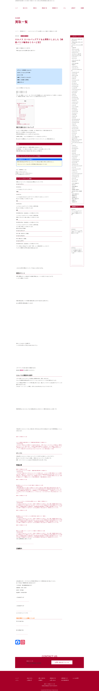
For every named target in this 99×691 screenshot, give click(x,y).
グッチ (73, 76)
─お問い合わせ (52, 680)
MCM (73, 64)
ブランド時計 (74, 136)
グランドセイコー (75, 154)
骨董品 (73, 200)
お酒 (73, 47)
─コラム (17, 680)
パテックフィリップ (75, 168)
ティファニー (74, 98)
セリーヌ (73, 92)
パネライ (73, 170)
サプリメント (74, 52)
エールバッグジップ (22, 114)
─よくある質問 (75, 678)
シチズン (73, 157)
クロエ (73, 78)
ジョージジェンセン (75, 89)
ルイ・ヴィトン (75, 130)
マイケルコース (75, 122)
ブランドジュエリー (75, 55)
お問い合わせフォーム (62, 662)
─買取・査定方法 (41, 678)
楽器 (73, 187)
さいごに (18, 120)
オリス (73, 151)
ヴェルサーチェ (75, 72)
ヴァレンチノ (74, 67)
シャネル (73, 87)
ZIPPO (73, 61)
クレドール (74, 156)
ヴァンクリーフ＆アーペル (77, 69)
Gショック (74, 138)
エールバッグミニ (22, 108)
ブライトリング (75, 175)
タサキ (73, 94)
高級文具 (73, 201)
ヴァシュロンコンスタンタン (77, 142)
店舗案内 (18, 122)
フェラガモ (74, 109)
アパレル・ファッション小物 (77, 44)
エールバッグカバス (22, 115)
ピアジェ (73, 108)
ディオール (74, 97)
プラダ (73, 114)
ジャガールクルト (75, 159)
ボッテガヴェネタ (75, 119)
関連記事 (18, 121)
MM (19, 111)
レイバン (73, 133)
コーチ (73, 81)
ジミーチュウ (74, 86)
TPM (20, 109)
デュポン (73, 100)
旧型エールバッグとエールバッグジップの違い (26, 105)
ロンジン (73, 181)
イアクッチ (74, 66)
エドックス (74, 146)
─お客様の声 (29, 680)
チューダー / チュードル (76, 165)
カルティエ (74, 75)
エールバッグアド (22, 116)
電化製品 (73, 197)
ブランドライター (75, 60)
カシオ (73, 153)
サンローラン (74, 84)
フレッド (73, 58)
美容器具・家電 (75, 189)
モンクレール (74, 128)
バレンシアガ (74, 106)
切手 (73, 184)
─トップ (17, 678)
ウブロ (73, 145)
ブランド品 (74, 63)
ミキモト (73, 125)
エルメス (73, 73)
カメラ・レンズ (75, 49)
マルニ (73, 123)
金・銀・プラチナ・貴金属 (77, 191)
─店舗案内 (40, 680)
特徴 (19, 104)
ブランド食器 (74, 183)
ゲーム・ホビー (75, 50)
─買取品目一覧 (52, 678)
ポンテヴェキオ (75, 120)
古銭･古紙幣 (74, 186)
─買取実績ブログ (64, 678)
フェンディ (74, 111)
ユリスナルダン (75, 176)
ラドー (73, 178)
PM (19, 110)
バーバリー (74, 103)
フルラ (73, 117)
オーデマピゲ (74, 148)
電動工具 (73, 195)
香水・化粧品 (74, 198)
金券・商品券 (74, 193)
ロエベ (73, 134)
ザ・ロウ (73, 83)
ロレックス (74, 179)
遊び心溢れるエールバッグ (21, 103)
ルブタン (73, 131)
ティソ (73, 167)
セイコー (73, 162)
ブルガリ (73, 116)
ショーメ (73, 56)
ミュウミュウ (74, 127)
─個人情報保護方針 (65, 680)
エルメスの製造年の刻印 (21, 119)
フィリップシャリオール (76, 173)
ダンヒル (73, 95)
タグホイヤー (74, 164)
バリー (73, 105)
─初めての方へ (30, 678)
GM (19, 113)
